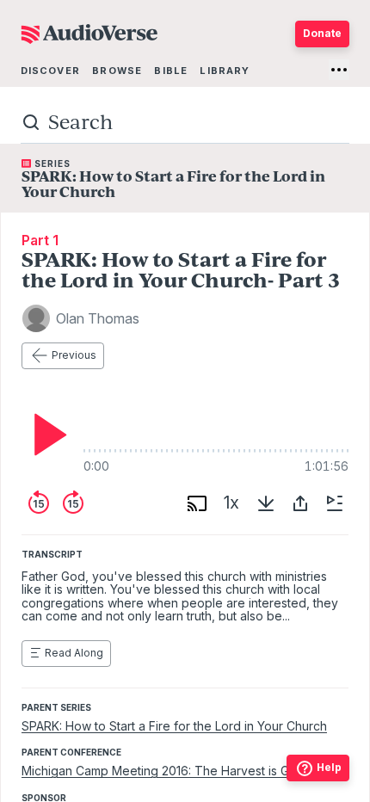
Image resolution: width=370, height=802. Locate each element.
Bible (171, 71)
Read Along (74, 652)
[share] (300, 503)
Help (329, 767)
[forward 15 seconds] (73, 503)
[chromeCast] (197, 503)
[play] (46, 435)
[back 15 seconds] (39, 503)
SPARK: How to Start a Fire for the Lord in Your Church (174, 726)
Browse (117, 71)
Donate (322, 33)
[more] (339, 69)
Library (225, 71)
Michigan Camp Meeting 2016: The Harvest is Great (166, 770)
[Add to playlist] (334, 503)
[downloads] (266, 503)
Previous (74, 355)
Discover (50, 71)
